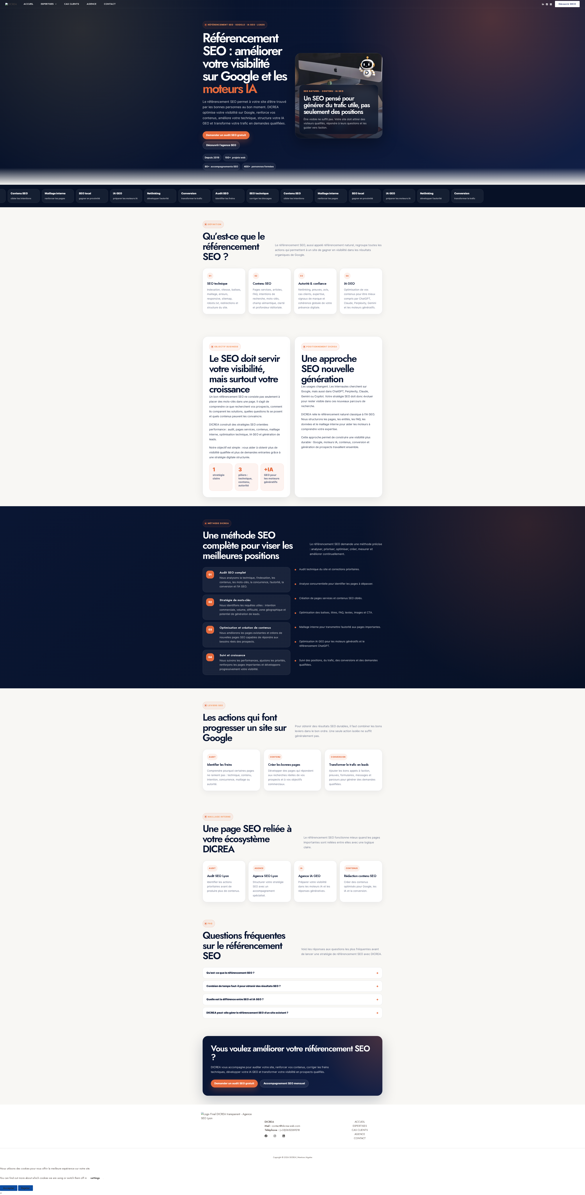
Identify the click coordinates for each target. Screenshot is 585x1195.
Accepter (8, 1188)
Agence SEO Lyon (265, 876)
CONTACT (110, 4)
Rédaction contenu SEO (360, 876)
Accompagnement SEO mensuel (284, 1083)
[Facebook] (547, 4)
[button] (55, 4)
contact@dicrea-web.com (286, 1126)
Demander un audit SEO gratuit (226, 135)
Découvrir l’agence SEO (221, 145)
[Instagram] (551, 4)
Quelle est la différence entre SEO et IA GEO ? (235, 999)
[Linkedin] (543, 4)
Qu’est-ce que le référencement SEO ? (230, 972)
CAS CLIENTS (71, 4)
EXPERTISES (47, 4)
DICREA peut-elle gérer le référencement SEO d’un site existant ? (247, 1012)
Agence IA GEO (309, 876)
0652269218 (292, 1130)
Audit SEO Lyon (218, 876)
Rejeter (25, 1188)
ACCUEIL (28, 4)
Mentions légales (305, 1157)
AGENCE (91, 4)
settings (95, 1178)
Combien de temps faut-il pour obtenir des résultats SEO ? (243, 986)
